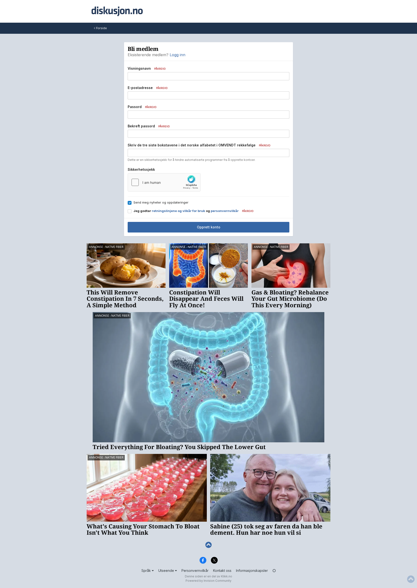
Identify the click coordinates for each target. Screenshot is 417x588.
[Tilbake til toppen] (208, 545)
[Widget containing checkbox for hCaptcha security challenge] (164, 182)
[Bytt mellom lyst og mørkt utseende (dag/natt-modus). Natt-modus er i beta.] (274, 570)
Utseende (166, 570)
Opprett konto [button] (208, 227)
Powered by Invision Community (208, 580)
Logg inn (177, 54)
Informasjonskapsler (252, 570)
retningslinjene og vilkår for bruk (178, 211)
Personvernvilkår (194, 570)
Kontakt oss (222, 570)
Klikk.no (226, 576)
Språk (146, 570)
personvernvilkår (225, 211)
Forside (101, 28)
